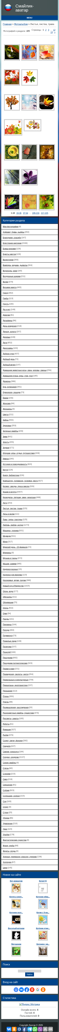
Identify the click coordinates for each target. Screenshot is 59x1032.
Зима (5, 437)
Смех (5, 779)
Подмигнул (8, 636)
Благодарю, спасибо (12, 238)
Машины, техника (11, 531)
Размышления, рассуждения (16, 707)
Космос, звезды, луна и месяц (16, 486)
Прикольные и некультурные (15, 680)
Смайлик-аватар (24, 8)
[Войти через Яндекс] (32, 989)
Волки (5, 282)
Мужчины (7, 553)
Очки (5, 613)
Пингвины (7, 624)
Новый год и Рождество (13, 586)
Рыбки (5, 735)
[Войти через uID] (16, 989)
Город (5, 293)
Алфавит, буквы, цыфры (13, 232)
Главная (7, 24)
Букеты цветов (9, 254)
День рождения (10, 326)
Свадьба (7, 746)
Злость (6, 442)
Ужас (5, 829)
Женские (7, 403)
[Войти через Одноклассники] (43, 989)
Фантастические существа (14, 840)
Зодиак (6, 448)
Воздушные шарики (12, 276)
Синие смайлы (9, 763)
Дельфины (7, 320)
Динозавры (8, 348)
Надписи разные (10, 569)
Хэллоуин (7, 862)
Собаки (6, 790)
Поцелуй (7, 652)
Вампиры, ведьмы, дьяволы (15, 265)
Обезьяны (7, 597)
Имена (6, 459)
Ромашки (7, 729)
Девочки (6, 315)
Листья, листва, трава (12, 508)
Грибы (5, 298)
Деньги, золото (9, 332)
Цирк (5, 868)
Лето (5, 503)
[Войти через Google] (37, 989)
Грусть (6, 304)
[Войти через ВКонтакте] (21, 989)
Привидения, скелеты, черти (15, 674)
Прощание (7, 691)
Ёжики (5, 398)
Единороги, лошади (11, 392)
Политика (7, 647)
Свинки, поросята (11, 752)
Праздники (8, 658)
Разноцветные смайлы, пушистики (18, 713)
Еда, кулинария (10, 387)
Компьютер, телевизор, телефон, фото (20, 481)
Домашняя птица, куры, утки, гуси (18, 376)
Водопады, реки (10, 271)
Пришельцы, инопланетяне (15, 685)
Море (5, 542)
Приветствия (8, 669)
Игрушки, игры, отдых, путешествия (19, 453)
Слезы (6, 768)
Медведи (7, 536)
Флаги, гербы (8, 846)
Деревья (6, 337)
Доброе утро (8, 354)
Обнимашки (8, 602)
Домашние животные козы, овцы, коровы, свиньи (25, 370)
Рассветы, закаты (11, 718)
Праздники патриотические (15, 663)
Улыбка (6, 834)
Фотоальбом (21, 24)
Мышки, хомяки (10, 564)
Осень (5, 608)
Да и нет (6, 309)
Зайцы (6, 420)
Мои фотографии (10, 227)
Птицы (6, 696)
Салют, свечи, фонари (13, 741)
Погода (6, 630)
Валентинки (8, 260)
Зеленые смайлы (10, 431)
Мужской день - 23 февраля (15, 547)
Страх (5, 812)
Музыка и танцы (10, 558)
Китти (5, 470)
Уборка (6, 818)
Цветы (6, 414)
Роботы (6, 724)
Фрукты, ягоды (9, 851)
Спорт (5, 807)
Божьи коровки (9, 249)
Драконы (7, 381)
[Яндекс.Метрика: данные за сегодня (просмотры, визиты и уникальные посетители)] (29, 1004)
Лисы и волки (9, 514)
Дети (5, 343)
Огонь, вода (8, 591)
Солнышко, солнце (11, 796)
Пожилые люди (10, 641)
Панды (6, 619)
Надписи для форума (12, 575)
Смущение (7, 785)
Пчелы (6, 702)
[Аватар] (12, 52)
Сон (4, 801)
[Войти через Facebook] (26, 989)
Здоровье (7, 425)
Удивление (8, 823)
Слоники (7, 774)
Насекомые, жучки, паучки (14, 580)
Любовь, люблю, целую (13, 525)
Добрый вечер (9, 365)
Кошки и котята (10, 492)
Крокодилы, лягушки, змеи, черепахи (19, 497)
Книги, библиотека (11, 475)
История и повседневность (15, 464)
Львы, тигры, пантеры (12, 519)
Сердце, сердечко (11, 757)
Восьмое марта (10, 287)
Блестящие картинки (12, 243)
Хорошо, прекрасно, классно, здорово (20, 857)
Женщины (7, 409)
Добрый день (9, 359)
